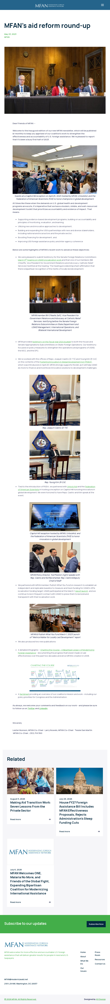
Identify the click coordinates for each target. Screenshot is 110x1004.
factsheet (24, 694)
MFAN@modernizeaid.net (16, 979)
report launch (81, 591)
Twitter (31, 708)
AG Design (101, 999)
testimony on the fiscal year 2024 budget (51, 341)
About (83, 956)
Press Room (97, 953)
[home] (49, 5)
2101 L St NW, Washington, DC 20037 (20, 983)
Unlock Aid (72, 486)
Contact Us (100, 963)
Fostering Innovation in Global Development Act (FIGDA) (66, 361)
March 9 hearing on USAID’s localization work (40, 260)
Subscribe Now (96, 924)
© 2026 (8, 999)
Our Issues (83, 969)
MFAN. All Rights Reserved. (24, 999)
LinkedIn (43, 708)
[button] (102, 5)
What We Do (84, 962)
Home (83, 952)
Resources (100, 959)
